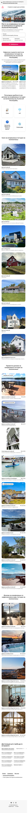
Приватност (11, 806)
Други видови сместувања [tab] (8, 748)
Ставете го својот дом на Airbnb (16, 7)
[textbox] (7, 40)
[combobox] (13, 35)
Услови (16, 806)
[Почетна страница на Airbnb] (3, 7)
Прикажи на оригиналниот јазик (10, 3)
